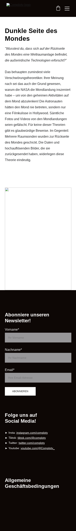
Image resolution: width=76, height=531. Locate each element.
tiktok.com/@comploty (32, 437)
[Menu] (67, 8)
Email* (9, 370)
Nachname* (13, 349)
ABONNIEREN (20, 391)
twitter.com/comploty (32, 442)
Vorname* (12, 329)
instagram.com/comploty (32, 432)
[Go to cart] (58, 8)
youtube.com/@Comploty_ (38, 448)
